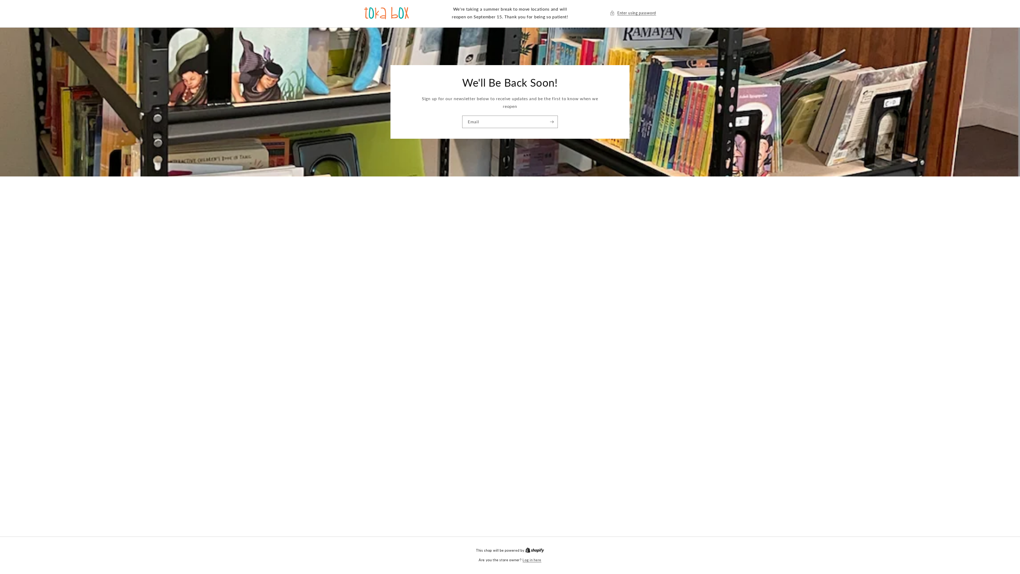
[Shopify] (534, 550)
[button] (633, 13)
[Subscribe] (552, 122)
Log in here (531, 560)
